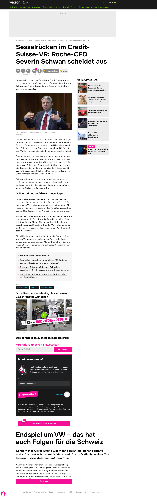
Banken (29, 40)
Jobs (51, 492)
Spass (59, 7)
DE (104, 2)
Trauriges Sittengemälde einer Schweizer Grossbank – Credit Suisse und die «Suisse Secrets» (44, 268)
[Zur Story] (62, 457)
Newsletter (26, 492)
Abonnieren (63, 349)
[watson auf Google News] (64, 71)
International (24, 7)
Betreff (20, 379)
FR (110, 2)
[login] (3, 493)
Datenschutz (81, 492)
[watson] (15, 2)
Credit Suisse (47, 288)
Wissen (74, 7)
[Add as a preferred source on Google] (51, 71)
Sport (45, 7)
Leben (52, 7)
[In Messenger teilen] (23, 71)
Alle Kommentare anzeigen (44, 423)
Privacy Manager (96, 492)
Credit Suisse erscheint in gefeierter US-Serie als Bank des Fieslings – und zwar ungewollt (43, 261)
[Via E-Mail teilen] (28, 71)
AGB (70, 492)
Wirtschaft (36, 7)
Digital (66, 7)
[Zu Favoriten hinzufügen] (39, 71)
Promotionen (103, 7)
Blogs (81, 7)
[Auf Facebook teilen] (18, 71)
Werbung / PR (40, 492)
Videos (94, 7)
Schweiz (13, 7)
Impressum (60, 492)
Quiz (87, 7)
